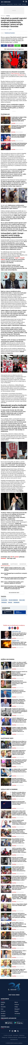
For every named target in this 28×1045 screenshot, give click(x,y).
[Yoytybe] (15, 1031)
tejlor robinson (13, 600)
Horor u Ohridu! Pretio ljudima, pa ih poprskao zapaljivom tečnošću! (13, 582)
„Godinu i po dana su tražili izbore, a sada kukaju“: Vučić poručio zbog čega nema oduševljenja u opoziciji (19, 664)
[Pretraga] (23, 1)
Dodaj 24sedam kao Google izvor (15, 49)
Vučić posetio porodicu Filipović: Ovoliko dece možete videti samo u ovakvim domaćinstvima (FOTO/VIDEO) (18, 868)
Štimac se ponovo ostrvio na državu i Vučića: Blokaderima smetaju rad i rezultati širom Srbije (19, 673)
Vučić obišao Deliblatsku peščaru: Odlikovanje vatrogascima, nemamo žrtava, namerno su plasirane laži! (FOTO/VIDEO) (19, 831)
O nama (6, 1035)
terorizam (16, 602)
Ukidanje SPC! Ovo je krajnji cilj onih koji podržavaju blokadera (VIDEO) (18, 127)
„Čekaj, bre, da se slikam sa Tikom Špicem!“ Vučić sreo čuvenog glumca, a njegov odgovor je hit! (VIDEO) (19, 743)
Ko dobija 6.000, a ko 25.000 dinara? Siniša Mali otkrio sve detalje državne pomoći (19, 771)
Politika (16, 4)
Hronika (3, 1011)
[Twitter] (15, 628)
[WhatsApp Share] (17, 45)
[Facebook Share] (4, 45)
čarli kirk (22, 600)
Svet (2, 1009)
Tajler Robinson (15, 73)
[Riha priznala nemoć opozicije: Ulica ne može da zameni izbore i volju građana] (6, 684)
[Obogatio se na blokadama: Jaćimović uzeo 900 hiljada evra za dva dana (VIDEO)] (6, 137)
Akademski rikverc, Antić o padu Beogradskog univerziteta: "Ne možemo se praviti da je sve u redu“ (19, 952)
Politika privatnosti (12, 1037)
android (16, 557)
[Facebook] (10, 628)
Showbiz (24, 4)
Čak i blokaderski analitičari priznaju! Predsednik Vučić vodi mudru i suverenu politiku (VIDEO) (19, 762)
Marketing (21, 1035)
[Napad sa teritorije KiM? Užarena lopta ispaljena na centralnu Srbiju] (6, 805)
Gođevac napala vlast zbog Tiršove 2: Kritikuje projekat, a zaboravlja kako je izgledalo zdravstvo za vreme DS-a (19, 729)
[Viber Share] (11, 45)
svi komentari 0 (7, 612)
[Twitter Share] (24, 45)
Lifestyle (3, 1016)
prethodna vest (16, 631)
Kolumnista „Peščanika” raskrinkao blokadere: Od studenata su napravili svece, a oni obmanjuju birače (18, 701)
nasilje (10, 602)
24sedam (3, 558)
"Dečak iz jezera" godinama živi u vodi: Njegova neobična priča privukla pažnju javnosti (14, 569)
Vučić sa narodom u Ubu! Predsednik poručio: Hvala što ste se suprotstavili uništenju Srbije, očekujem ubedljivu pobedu (19, 850)
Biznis (16, 1002)
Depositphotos (14, 1039)
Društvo (3, 1013)
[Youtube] (18, 628)
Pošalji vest (4, 1037)
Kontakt (10, 1035)
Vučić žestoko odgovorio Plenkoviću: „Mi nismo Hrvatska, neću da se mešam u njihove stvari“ (19, 971)
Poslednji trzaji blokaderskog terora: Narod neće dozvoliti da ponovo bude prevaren (19, 144)
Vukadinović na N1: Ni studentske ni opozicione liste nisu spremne (18, 691)
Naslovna (3, 15)
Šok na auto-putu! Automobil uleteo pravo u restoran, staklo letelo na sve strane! (15, 578)
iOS (11, 557)
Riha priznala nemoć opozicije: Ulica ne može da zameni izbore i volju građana (19, 682)
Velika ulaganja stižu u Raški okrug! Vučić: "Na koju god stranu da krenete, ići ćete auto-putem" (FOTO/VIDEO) (19, 887)
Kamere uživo (9, 4)
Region (17, 1011)
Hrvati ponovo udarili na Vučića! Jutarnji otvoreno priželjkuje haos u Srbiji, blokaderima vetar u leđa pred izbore (18, 962)
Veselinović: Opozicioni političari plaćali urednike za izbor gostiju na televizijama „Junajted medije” (19, 710)
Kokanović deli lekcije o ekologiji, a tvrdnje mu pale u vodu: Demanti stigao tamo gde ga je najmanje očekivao (19, 915)
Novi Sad (17, 1016)
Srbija (16, 1007)
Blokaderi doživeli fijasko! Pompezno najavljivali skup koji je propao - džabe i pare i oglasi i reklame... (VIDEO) (19, 896)
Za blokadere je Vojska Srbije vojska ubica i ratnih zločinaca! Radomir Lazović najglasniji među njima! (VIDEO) (19, 119)
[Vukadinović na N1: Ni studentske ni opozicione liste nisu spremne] (6, 694)
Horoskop (17, 1013)
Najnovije (3, 4)
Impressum (15, 1035)
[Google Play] (18, 1022)
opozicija (4, 602)
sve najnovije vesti (14, 592)
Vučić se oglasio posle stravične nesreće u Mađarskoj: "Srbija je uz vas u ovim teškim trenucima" (19, 822)
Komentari (23, 564)
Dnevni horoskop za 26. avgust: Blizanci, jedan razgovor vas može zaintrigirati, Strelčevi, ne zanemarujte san (15, 587)
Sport (19, 4)
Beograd (17, 1009)
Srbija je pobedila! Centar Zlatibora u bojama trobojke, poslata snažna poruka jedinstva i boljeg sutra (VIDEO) (19, 943)
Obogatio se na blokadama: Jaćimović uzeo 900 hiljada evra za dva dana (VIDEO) (18, 136)
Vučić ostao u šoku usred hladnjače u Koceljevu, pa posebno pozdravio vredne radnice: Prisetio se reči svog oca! (19, 813)
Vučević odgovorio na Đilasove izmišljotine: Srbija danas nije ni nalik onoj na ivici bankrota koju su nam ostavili (19, 720)
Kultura (17, 1004)
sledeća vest (15, 640)
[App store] (9, 1022)
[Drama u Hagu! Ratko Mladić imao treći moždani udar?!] (6, 907)
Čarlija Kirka (21, 75)
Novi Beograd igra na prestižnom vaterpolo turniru (15, 574)
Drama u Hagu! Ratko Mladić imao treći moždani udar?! (19, 905)
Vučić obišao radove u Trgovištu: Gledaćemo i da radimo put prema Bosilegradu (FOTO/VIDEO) (19, 924)
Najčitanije (14, 564)
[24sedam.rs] (5, 2)
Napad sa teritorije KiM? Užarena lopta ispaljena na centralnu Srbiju (19, 803)
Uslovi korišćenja (22, 1037)
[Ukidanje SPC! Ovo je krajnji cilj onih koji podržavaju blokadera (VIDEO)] (6, 129)
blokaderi (4, 600)
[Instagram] (12, 628)
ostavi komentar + (19, 612)
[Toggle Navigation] (26, 1)
